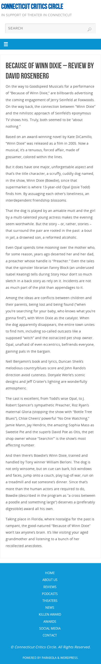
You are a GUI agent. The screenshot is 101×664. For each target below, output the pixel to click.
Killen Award (50, 614)
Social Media (50, 628)
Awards (49, 621)
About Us (49, 580)
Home (50, 573)
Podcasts (50, 594)
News (49, 607)
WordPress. (69, 658)
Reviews (49, 587)
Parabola (49, 658)
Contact (50, 635)
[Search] (89, 29)
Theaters (49, 600)
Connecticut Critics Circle (32, 6)
